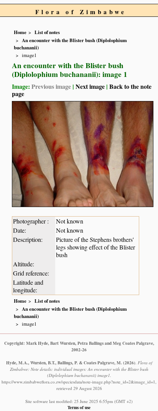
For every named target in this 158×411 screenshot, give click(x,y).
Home (20, 32)
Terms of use (79, 407)
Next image (90, 86)
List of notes (47, 32)
